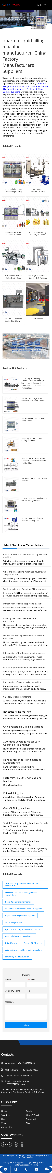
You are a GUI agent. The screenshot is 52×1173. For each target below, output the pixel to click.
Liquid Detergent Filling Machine (18, 902)
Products (30, 1111)
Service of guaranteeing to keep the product (24, 667)
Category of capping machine (17, 696)
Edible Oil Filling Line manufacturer (19, 936)
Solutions (5, 1115)
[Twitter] (9, 1144)
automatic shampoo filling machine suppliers (23, 950)
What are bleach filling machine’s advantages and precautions (24, 573)
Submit (26, 1025)
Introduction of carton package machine (22, 682)
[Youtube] (16, 1144)
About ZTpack (32, 1115)
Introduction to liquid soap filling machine (23, 603)
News (4, 1119)
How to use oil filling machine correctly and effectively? (23, 637)
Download (31, 1119)
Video (4, 1123)
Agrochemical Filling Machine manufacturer (22, 929)
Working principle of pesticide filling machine (24, 589)
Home (4, 1111)
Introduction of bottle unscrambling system (24, 653)
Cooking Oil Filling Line (33, 943)
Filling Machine (11, 943)
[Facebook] (3, 1144)
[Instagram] (22, 1144)
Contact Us (6, 1127)
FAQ (28, 1123)
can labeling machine (13, 922)
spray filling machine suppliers (17, 957)
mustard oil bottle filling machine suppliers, (25, 87)
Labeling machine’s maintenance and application (20, 619)
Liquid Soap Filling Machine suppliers (20, 915)
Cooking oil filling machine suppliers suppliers (23, 909)
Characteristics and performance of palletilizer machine (25, 556)
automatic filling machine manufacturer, (24, 85)
